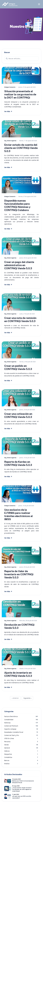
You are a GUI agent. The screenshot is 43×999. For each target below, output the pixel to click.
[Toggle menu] (39, 4)
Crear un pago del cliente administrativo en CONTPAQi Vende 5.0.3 (19, 265)
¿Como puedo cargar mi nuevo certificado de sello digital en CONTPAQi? (22, 789)
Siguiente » (27, 698)
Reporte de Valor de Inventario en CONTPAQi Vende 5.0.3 (18, 574)
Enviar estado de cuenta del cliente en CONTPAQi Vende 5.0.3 (21, 148)
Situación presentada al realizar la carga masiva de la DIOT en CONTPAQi (20, 94)
